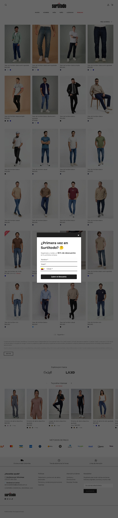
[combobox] (43, 269)
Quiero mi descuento (59, 277)
